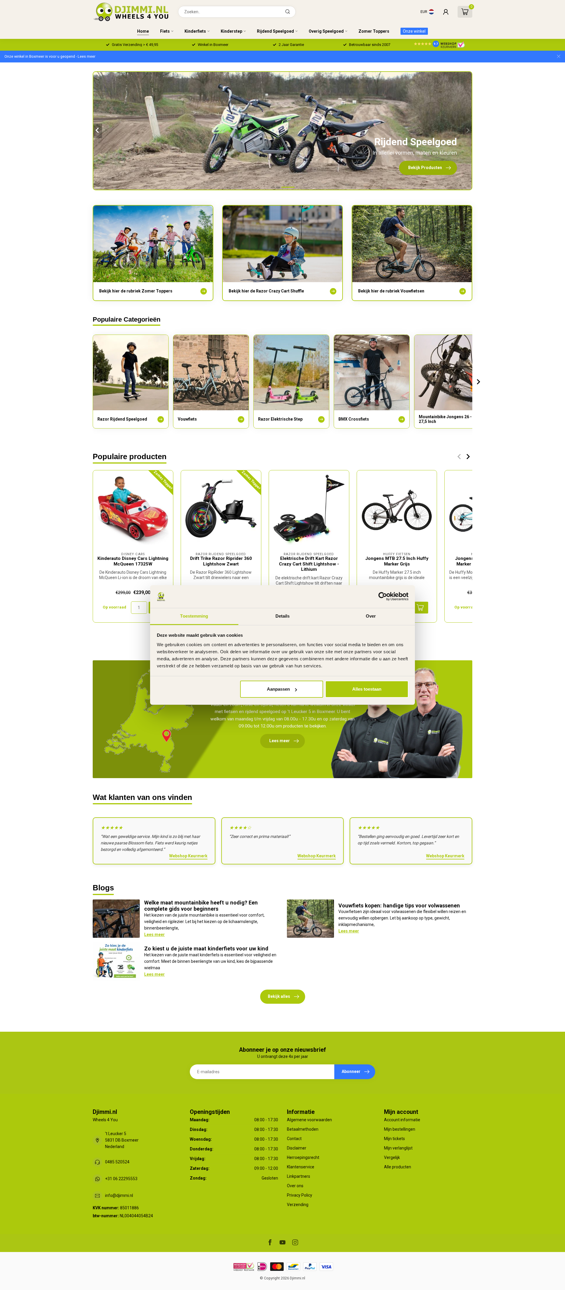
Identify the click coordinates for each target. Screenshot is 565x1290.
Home (143, 31)
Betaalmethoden (302, 1129)
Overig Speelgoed (326, 31)
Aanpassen (278, 689)
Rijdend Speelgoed (275, 31)
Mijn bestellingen (399, 1129)
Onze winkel (414, 31)
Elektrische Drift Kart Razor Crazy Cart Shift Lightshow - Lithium (309, 564)
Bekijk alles (279, 996)
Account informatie (402, 1119)
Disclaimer (296, 1148)
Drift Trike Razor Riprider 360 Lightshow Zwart (221, 561)
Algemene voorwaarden (309, 1119)
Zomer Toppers (373, 31)
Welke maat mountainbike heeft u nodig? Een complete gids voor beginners (201, 905)
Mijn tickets (394, 1138)
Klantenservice (300, 1167)
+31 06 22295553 (121, 1178)
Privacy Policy (299, 1195)
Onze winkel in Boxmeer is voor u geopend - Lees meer (49, 56)
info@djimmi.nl (119, 1195)
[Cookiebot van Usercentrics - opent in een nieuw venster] (382, 596)
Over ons (295, 1185)
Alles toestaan (366, 689)
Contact (294, 1138)
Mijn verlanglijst (398, 1148)
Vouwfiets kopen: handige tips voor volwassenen (399, 905)
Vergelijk (392, 1157)
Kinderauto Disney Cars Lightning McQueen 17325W (132, 561)
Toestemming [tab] (194, 615)
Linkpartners (298, 1176)
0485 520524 (117, 1162)
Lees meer (154, 934)
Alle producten (397, 1167)
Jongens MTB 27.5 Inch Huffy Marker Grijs (396, 561)
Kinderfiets (195, 31)
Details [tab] (282, 615)
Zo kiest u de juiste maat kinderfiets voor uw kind (206, 948)
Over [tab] (371, 615)
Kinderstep (231, 31)
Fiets (165, 31)
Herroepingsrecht (303, 1157)
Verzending (297, 1204)
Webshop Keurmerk (188, 856)
